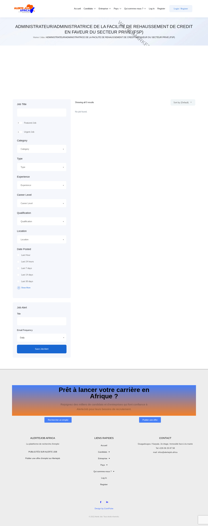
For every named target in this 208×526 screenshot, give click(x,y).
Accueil (77, 8)
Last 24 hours (27, 261)
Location (22, 231)
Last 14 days (27, 274)
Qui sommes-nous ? (134, 8)
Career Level (24, 195)
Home (36, 37)
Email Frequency (25, 330)
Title (19, 313)
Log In (152, 8)
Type (19, 158)
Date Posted (24, 249)
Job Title (21, 104)
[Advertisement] (104, 72)
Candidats (89, 8)
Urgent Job (29, 132)
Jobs (42, 37)
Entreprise (104, 8)
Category (22, 140)
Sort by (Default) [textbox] (181, 102)
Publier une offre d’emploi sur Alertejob (42, 458)
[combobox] (42, 149)
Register (161, 8)
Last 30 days (27, 281)
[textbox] (40, 149)
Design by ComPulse (104, 508)
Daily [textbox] (22, 337)
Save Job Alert (41, 349)
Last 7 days (26, 268)
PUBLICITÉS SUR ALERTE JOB (42, 452)
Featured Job (30, 123)
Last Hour (25, 255)
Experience (23, 176)
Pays (116, 8)
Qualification (24, 213)
